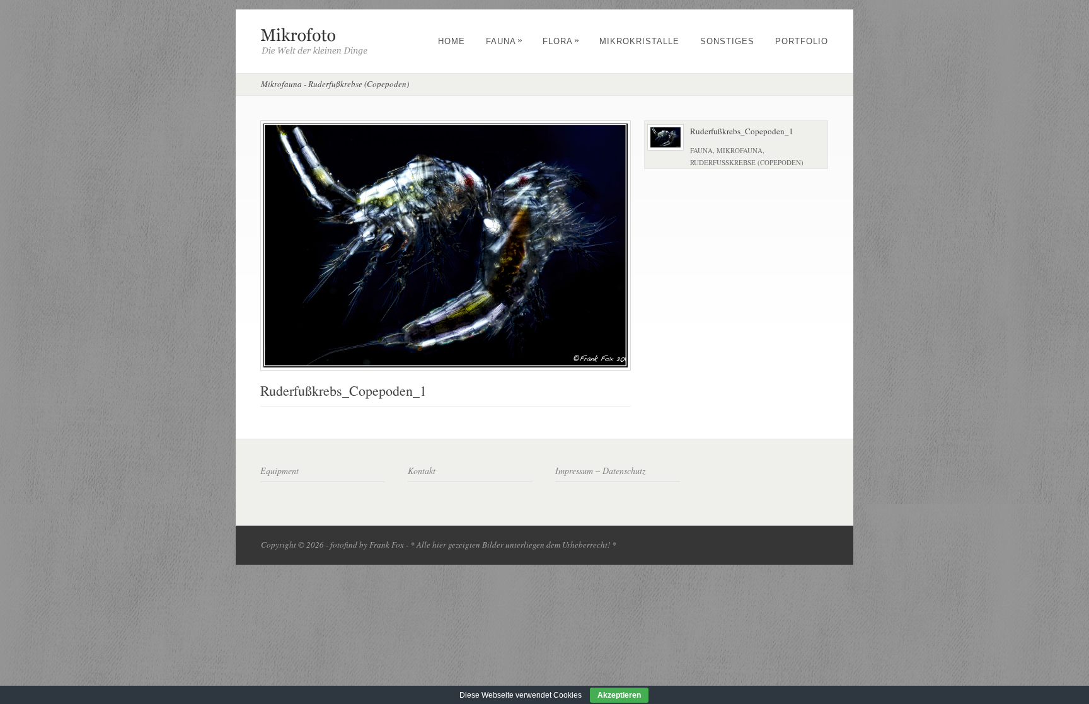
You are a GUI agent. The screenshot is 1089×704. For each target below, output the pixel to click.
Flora (561, 41)
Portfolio (801, 41)
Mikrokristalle (639, 41)
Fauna (504, 41)
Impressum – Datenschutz (600, 470)
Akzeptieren (619, 695)
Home (451, 41)
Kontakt (421, 470)
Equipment (279, 470)
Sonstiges (727, 41)
